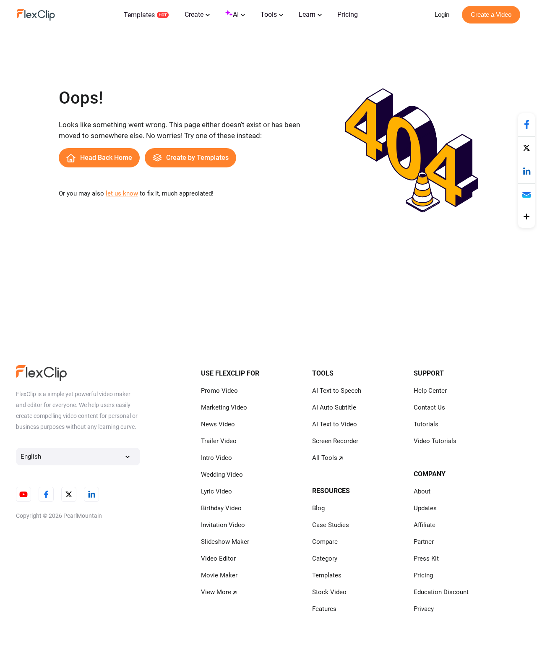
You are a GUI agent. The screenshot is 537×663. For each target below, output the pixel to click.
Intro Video (216, 458)
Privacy (424, 609)
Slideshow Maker (225, 542)
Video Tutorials (435, 441)
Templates (139, 15)
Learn (307, 14)
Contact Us (429, 407)
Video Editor (218, 558)
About (422, 491)
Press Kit (426, 558)
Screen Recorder (335, 441)
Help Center (430, 390)
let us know (122, 193)
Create (194, 14)
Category (324, 558)
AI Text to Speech (336, 390)
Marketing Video (224, 407)
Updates (425, 508)
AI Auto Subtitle (334, 407)
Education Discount (441, 592)
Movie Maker (219, 575)
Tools (269, 14)
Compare (325, 542)
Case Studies (330, 525)
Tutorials (426, 424)
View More (216, 592)
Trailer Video (219, 441)
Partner (424, 542)
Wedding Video (222, 474)
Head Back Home (106, 158)
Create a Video (491, 14)
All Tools (324, 458)
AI (236, 14)
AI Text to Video (334, 424)
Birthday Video (221, 508)
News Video (218, 424)
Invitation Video (223, 525)
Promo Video (219, 390)
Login (442, 14)
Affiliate (424, 525)
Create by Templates (197, 158)
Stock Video (329, 592)
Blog (318, 508)
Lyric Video (216, 491)
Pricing (347, 14)
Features (324, 609)
